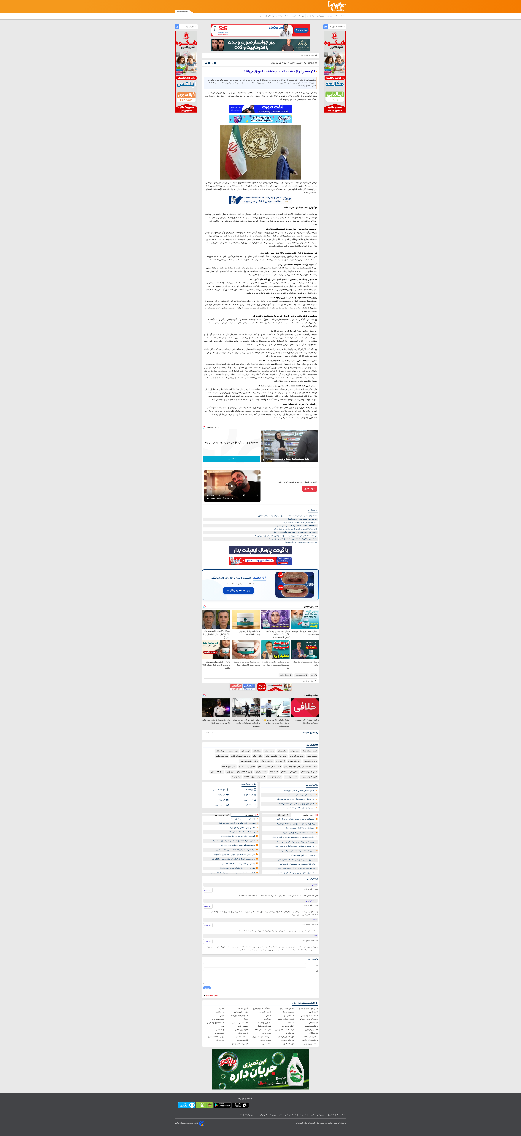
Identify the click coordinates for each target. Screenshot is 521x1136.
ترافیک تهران (248, 799)
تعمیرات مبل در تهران (240, 1022)
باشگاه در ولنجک (267, 761)
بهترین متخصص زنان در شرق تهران (239, 771)
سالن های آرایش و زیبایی (308, 1008)
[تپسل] (204, 427)
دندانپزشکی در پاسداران (289, 771)
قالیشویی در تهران (241, 1040)
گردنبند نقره (245, 751)
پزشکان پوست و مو (287, 1008)
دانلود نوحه (274, 771)
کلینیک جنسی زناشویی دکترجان (269, 766)
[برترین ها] (336, 6)
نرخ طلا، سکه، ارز (219, 789)
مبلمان (245, 1019)
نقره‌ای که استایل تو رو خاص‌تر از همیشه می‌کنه (300, 522)
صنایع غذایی (266, 1033)
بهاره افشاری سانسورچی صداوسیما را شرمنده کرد (297, 864)
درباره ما (311, 1114)
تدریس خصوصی (265, 1012)
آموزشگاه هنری (288, 1043)
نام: (316, 965)
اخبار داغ (281, 815)
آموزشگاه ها (290, 1033)
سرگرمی (260, 15)
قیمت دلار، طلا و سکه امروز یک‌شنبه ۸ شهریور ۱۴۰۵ (237, 823)
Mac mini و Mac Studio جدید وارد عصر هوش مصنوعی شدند (294, 525)
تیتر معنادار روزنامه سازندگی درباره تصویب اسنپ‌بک (295, 799)
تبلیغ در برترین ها (276, 1114)
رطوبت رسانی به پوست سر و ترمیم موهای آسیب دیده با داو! (295, 532)
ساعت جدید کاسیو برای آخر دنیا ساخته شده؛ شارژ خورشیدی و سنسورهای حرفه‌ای (287, 515)
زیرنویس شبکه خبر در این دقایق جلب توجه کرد (238, 845)
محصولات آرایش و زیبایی (308, 1019)
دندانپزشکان (313, 1033)
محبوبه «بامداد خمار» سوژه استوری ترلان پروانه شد (295, 850)
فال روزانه (222, 799)
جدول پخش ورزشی (218, 805)
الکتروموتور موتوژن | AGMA (254, 776)
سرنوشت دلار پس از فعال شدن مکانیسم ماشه (298, 795)
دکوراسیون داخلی (241, 1029)
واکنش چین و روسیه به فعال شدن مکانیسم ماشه (296, 803)
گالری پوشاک (243, 1008)
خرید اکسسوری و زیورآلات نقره (227, 751)
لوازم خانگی (220, 1029)
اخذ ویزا (221, 1008)
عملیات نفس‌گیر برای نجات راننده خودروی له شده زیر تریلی (293, 837)
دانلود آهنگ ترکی (217, 771)
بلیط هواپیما (294, 751)
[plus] (215, 63)
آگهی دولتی (264, 1114)
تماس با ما (302, 1114)
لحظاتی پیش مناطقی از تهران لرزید (242, 827)
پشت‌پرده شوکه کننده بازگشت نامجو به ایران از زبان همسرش (233, 840)
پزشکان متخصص (311, 1026)
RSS (240, 1114)
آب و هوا (221, 794)
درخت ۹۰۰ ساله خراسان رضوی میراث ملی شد (297, 832)
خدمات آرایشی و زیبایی (309, 1015)
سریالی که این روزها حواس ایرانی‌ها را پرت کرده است (296, 842)
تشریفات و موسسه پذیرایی (261, 1036)
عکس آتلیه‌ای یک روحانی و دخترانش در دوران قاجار (295, 819)
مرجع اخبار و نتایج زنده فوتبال (276, 756)
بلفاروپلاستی (282, 751)
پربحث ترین (219, 815)
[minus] (209, 63)
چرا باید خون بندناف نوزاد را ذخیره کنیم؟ (302, 519)
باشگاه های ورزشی (287, 1026)
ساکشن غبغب (269, 751)
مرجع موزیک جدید (297, 756)
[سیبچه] (240, 1105)
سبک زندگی (310, 15)
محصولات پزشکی (288, 1012)
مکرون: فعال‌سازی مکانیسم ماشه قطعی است (298, 808)
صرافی (222, 1015)
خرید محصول (309, 488)
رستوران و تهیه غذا (264, 1022)
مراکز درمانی (313, 1022)
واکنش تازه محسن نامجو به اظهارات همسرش (238, 863)
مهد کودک (267, 1019)
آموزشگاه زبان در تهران (286, 1036)
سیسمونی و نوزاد (218, 1019)
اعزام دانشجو (219, 1012)
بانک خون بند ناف (291, 776)
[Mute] (267, 460)
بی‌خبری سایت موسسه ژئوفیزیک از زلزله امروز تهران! (296, 823)
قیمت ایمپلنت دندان (309, 751)
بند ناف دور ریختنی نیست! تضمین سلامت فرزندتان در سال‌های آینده (292, 539)
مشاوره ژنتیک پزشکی (247, 766)
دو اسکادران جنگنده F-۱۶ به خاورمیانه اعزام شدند (238, 832)
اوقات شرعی (248, 805)
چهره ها (302, 15)
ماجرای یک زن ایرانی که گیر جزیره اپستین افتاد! (237, 868)
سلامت (287, 15)
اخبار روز (331, 15)
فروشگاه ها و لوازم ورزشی (284, 1029)
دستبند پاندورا (312, 756)
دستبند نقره (257, 751)
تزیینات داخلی (243, 1033)
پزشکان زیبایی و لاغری (310, 1040)
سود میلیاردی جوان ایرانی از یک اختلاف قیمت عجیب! (296, 868)
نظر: (316, 971)
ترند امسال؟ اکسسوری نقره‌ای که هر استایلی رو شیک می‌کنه (295, 529)
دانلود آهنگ (257, 756)
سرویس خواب (242, 1026)
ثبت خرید (231, 459)
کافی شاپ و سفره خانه (263, 1029)
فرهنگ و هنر (278, 15)
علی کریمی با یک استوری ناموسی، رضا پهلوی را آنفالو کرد (234, 854)
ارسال (207, 988)
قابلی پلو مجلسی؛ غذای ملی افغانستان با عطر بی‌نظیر (296, 859)
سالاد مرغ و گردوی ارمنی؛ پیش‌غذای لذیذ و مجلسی (296, 872)
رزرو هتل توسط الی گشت (240, 756)
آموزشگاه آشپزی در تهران (262, 1008)
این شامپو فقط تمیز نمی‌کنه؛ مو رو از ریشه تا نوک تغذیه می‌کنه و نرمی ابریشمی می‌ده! (286, 535)
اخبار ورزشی (321, 15)
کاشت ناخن (313, 1012)
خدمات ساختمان (242, 1036)
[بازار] (204, 1105)
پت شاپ (291, 1022)
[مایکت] (186, 1105)
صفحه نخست (340, 15)
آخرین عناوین (308, 815)
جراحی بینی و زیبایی (310, 1043)
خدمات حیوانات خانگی (286, 1019)
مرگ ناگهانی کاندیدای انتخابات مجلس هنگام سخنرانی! (235, 849)
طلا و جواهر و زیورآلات (239, 1015)
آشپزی (294, 15)
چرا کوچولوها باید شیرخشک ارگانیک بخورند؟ (301, 542)
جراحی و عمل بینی (274, 776)
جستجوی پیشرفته (251, 1114)
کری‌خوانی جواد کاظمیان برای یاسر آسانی (299, 828)
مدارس (268, 1015)
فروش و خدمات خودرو (216, 1036)
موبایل (222, 1026)
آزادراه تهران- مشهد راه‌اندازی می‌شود (242, 818)
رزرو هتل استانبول (310, 761)
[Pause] (263, 460)
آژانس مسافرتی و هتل (240, 1043)
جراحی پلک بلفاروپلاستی (249, 761)
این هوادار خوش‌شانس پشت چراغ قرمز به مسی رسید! (294, 846)
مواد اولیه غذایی (222, 756)
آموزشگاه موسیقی (287, 1040)
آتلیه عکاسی (266, 1043)
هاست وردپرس (261, 771)
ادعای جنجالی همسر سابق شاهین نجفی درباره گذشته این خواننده (231, 872)
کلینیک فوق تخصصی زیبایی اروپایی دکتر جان (300, 766)
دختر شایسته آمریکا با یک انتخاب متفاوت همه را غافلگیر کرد (233, 859)
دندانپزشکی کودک (311, 1036)
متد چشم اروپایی (294, 761)
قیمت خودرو (248, 794)
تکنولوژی (268, 15)
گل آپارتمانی (280, 761)
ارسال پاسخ (207, 890)
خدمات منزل (219, 1033)
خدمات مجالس (265, 1040)
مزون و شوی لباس (241, 1012)
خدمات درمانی (289, 1015)
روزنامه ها (249, 789)
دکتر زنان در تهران (311, 1029)
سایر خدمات (220, 1040)
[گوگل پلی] (222, 1105)
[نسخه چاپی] (206, 63)
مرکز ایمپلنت (236, 776)
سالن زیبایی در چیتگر (309, 771)
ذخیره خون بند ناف (229, 766)
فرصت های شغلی (290, 1114)
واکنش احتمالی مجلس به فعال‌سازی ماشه (299, 790)
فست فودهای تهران (264, 1026)
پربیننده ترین (248, 815)
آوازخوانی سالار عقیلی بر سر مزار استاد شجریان (238, 836)
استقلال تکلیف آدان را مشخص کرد (302, 855)
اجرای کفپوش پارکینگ (309, 776)
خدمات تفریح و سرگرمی (215, 1022)
